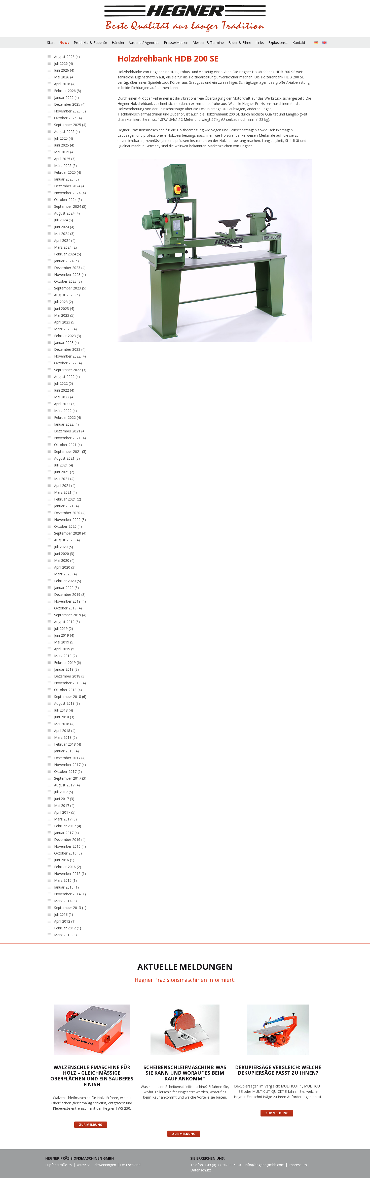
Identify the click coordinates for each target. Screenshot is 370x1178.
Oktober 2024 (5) (68, 199)
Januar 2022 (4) (66, 424)
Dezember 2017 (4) (70, 757)
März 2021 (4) (65, 492)
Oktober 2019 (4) (68, 608)
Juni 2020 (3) (64, 553)
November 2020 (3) (70, 519)
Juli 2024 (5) (63, 220)
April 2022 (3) (65, 403)
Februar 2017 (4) (67, 825)
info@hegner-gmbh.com (264, 1164)
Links (259, 42)
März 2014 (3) (65, 900)
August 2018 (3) (67, 703)
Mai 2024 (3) (64, 233)
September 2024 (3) (70, 206)
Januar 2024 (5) (66, 260)
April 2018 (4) (65, 730)
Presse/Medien (176, 42)
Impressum (297, 1164)
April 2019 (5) (65, 648)
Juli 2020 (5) (63, 546)
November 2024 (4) (70, 192)
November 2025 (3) (70, 111)
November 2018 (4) (70, 683)
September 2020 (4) (70, 533)
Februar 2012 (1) (67, 928)
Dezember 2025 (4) (70, 104)
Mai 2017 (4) (64, 805)
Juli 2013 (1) (63, 914)
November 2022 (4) (70, 356)
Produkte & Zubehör (90, 42)
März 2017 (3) (65, 819)
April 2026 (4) (65, 83)
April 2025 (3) (65, 158)
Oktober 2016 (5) (68, 853)
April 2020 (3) (65, 567)
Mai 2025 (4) (64, 152)
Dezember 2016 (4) (70, 839)
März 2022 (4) (65, 410)
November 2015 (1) (70, 873)
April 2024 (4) (65, 240)
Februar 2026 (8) (67, 90)
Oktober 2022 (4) (68, 363)
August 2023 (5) (67, 294)
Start (51, 42)
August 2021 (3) (67, 458)
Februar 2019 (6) (67, 662)
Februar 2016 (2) (67, 866)
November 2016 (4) (70, 846)
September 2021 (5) (70, 451)
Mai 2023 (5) (64, 315)
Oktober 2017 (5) (68, 771)
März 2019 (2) (65, 655)
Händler (118, 42)
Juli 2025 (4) (63, 138)
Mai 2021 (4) (64, 478)
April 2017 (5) (65, 812)
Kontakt (298, 42)
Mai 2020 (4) (64, 560)
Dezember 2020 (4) (70, 512)
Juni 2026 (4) (64, 70)
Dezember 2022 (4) (70, 349)
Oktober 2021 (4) (68, 444)
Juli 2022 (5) (63, 383)
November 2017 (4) (70, 764)
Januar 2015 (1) (66, 887)
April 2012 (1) (65, 921)
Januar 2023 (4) (66, 342)
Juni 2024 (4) (64, 226)
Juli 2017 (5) (63, 791)
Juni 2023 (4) (64, 308)
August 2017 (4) (67, 785)
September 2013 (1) (70, 907)
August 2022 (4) (67, 376)
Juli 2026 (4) (63, 63)
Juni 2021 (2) (64, 471)
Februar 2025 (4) (67, 172)
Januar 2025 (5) (66, 179)
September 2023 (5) (70, 288)
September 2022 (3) (70, 369)
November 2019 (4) (70, 601)
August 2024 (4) (67, 213)
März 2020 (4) (65, 574)
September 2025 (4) (70, 124)
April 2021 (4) (65, 485)
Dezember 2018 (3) (70, 676)
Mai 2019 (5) (64, 642)
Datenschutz (200, 1170)
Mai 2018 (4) (64, 723)
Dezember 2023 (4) (70, 267)
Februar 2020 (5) (67, 580)
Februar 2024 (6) (67, 254)
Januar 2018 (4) (66, 751)
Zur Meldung (90, 1125)
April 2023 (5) (65, 322)
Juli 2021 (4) (63, 465)
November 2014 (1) (70, 894)
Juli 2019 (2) (63, 628)
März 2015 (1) (65, 880)
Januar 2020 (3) (66, 587)
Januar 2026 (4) (66, 97)
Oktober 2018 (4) (68, 689)
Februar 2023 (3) (67, 335)
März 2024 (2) (65, 247)
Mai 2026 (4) (64, 77)
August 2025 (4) (67, 131)
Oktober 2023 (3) (68, 281)
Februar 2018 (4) (67, 744)
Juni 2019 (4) (64, 635)
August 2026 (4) (67, 56)
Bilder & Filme (239, 42)
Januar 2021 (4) (66, 506)
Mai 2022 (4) (64, 397)
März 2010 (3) (65, 934)
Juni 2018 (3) (64, 717)
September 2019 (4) (70, 614)
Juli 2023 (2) (63, 301)
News (64, 42)
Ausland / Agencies (144, 42)
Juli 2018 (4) (63, 710)
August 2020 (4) (67, 540)
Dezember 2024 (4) (70, 186)
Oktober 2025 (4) (68, 117)
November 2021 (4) (70, 437)
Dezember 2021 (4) (70, 431)
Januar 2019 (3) (66, 669)
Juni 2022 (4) (64, 390)
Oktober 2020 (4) (68, 526)
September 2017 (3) (70, 778)
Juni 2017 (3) (64, 798)
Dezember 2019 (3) (70, 594)
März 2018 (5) (65, 737)
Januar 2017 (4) (66, 832)
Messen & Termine (208, 42)
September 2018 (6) (70, 696)
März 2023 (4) (65, 329)
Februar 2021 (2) (67, 499)
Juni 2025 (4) (64, 145)
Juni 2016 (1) (64, 860)
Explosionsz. (278, 42)
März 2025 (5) (65, 165)
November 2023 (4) (70, 274)
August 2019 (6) (67, 621)
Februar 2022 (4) (67, 417)
